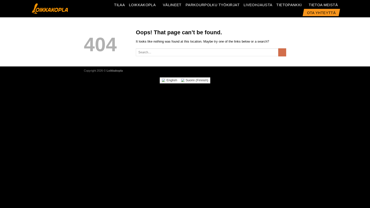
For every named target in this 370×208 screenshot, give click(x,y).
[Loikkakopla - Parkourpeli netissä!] (50, 8)
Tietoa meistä (323, 5)
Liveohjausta (258, 5)
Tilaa (119, 5)
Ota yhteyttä (321, 13)
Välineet (172, 5)
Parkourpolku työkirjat (213, 5)
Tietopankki (289, 5)
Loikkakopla (142, 5)
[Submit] (282, 52)
